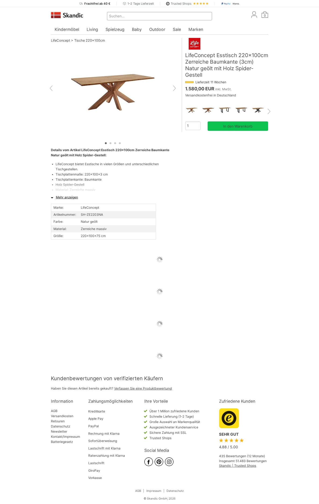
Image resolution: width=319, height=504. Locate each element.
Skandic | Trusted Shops (237, 465)
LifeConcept (60, 40)
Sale (177, 29)
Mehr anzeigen (67, 197)
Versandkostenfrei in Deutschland (210, 95)
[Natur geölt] (193, 110)
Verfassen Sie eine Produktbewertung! (143, 388)
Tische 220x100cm (89, 40)
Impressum (153, 491)
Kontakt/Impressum (65, 436)
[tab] (106, 143)
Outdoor (157, 29)
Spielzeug (115, 29)
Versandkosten (62, 416)
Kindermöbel (67, 29)
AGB (54, 411)
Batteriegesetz (62, 442)
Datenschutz (60, 426)
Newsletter (59, 431)
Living (92, 29)
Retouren (58, 421)
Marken (195, 29)
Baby (137, 29)
